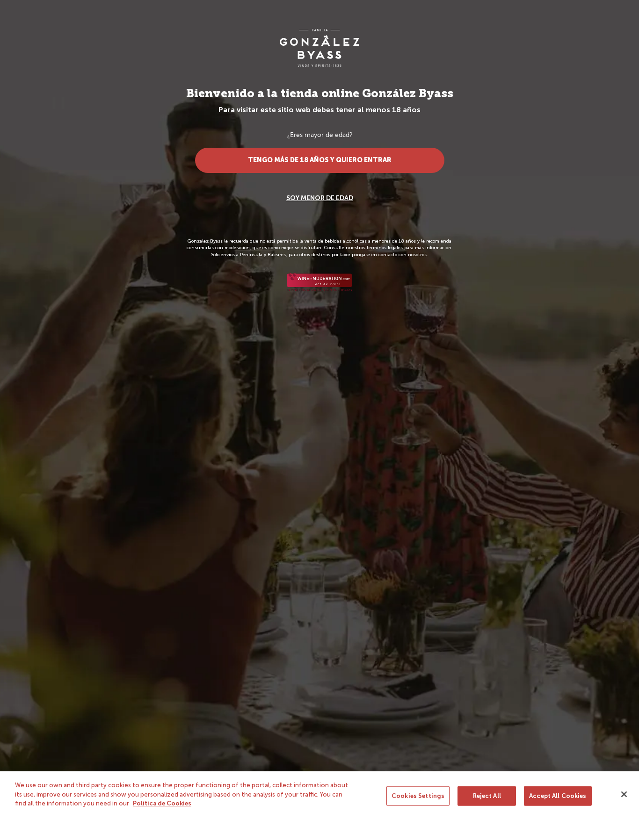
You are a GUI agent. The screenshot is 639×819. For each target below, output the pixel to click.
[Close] (624, 794)
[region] (319, 795)
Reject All (487, 795)
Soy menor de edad (319, 198)
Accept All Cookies (557, 795)
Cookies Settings (418, 795)
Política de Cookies (162, 803)
